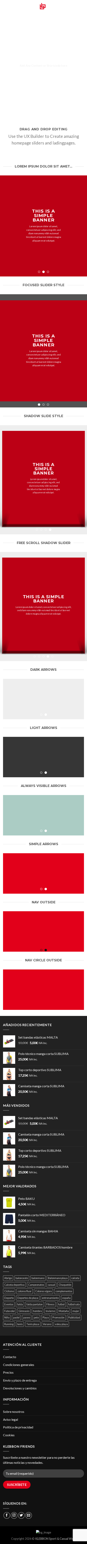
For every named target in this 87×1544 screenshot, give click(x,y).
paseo (26, 1317)
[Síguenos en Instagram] (14, 1515)
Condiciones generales (18, 1365)
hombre (37, 1311)
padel (16, 1317)
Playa (45, 1317)
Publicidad (74, 1317)
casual (51, 1284)
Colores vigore (43, 1291)
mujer (75, 1311)
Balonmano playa (58, 1278)
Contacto (9, 1357)
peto (36, 1317)
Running (9, 1324)
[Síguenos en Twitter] (21, 1515)
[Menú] (5, 9)
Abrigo (8, 1278)
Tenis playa (32, 1324)
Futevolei (9, 1311)
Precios (8, 1372)
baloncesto (22, 1278)
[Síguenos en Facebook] (6, 1515)
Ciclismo (9, 1291)
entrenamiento (50, 1297)
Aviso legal (10, 1419)
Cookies (9, 1435)
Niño (7, 1317)
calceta (75, 1278)
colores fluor (25, 1291)
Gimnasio (23, 1311)
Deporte (9, 1297)
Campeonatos (36, 1284)
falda (20, 1304)
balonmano (38, 1278)
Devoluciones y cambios (20, 1388)
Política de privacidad (18, 1427)
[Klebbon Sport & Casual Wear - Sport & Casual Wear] (43, 9)
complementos (63, 1291)
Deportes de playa (27, 1297)
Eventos (8, 1304)
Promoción (58, 1317)
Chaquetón (65, 1284)
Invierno (50, 1311)
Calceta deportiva (14, 1284)
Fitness (50, 1304)
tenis (20, 1324)
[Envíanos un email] (28, 1515)
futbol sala (74, 1304)
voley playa (61, 1324)
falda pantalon (35, 1304)
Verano (47, 1324)
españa (66, 1297)
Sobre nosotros (13, 1411)
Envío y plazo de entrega (20, 1380)
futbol (61, 1304)
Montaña (64, 1311)
